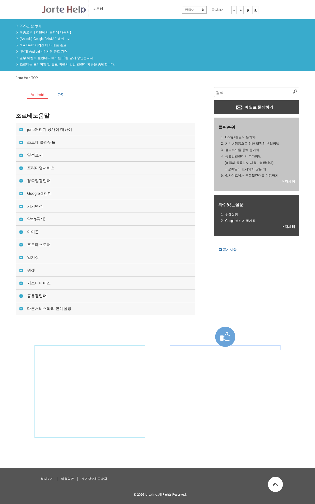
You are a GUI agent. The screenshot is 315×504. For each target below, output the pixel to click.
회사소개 (47, 479)
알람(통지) (36, 219)
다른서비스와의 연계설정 (49, 308)
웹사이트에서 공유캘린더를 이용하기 (251, 175)
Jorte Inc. (151, 494)
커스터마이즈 (39, 283)
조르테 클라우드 (41, 142)
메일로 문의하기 (258, 107)
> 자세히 (288, 181)
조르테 (98, 9)
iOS (60, 95)
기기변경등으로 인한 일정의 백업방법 (252, 143)
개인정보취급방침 (94, 479)
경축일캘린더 (39, 181)
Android (37, 95)
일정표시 (35, 155)
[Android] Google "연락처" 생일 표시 (45, 39)
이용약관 (67, 479)
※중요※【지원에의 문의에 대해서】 (46, 32)
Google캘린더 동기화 (240, 137)
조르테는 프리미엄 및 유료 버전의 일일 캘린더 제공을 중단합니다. (67, 64)
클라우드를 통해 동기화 (242, 150)
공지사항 (229, 250)
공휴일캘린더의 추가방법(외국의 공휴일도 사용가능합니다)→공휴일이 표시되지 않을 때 (249, 162)
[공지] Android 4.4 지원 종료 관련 (43, 51)
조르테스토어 (39, 245)
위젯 (31, 270)
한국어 (189, 10)
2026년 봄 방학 (30, 26)
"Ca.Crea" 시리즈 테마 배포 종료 (43, 45)
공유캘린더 (37, 296)
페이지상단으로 (275, 484)
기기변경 (35, 206)
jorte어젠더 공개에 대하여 (49, 129)
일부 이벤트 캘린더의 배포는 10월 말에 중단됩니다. (57, 58)
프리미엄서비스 (41, 168)
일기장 (33, 257)
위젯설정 (231, 214)
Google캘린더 (39, 193)
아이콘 (33, 232)
